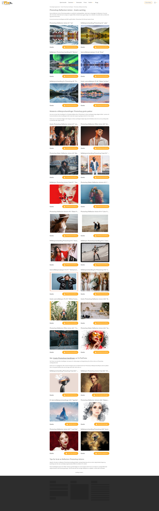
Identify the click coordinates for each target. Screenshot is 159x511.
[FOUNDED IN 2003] (7, 2)
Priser (85, 2)
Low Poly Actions (72, 453)
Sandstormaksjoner (102, 453)
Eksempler (79, 2)
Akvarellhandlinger (103, 424)
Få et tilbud (148, 2)
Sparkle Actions (72, 424)
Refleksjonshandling (71, 47)
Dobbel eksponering (71, 395)
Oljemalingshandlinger (101, 395)
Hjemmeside (63, 2)
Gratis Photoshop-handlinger (64, 358)
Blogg (96, 2)
